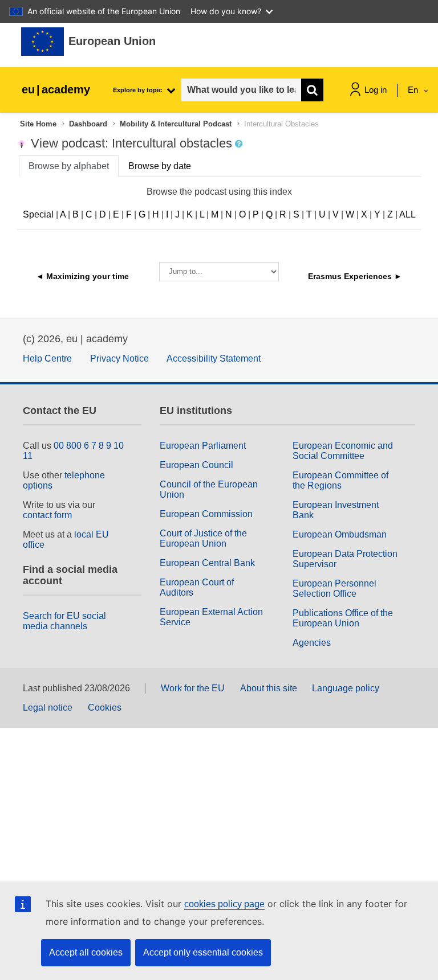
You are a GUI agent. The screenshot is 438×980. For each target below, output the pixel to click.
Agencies (312, 642)
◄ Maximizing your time (82, 276)
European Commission (206, 514)
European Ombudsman (340, 534)
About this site (268, 688)
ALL (407, 214)
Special (38, 214)
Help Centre (47, 358)
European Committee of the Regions (340, 480)
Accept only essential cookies (203, 952)
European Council (196, 465)
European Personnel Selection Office (334, 588)
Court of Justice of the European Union (203, 538)
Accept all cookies (86, 952)
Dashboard (88, 124)
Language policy (345, 688)
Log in (375, 90)
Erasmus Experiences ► (355, 276)
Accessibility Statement (214, 358)
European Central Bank (207, 563)
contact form (47, 515)
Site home (38, 124)
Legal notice (47, 707)
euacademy (56, 89)
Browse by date (159, 166)
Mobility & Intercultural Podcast (176, 124)
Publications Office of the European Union (343, 618)
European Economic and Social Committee (343, 451)
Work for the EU (193, 688)
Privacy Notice (119, 358)
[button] (240, 144)
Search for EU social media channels (64, 621)
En (414, 90)
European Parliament (203, 445)
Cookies (104, 707)
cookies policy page (224, 904)
